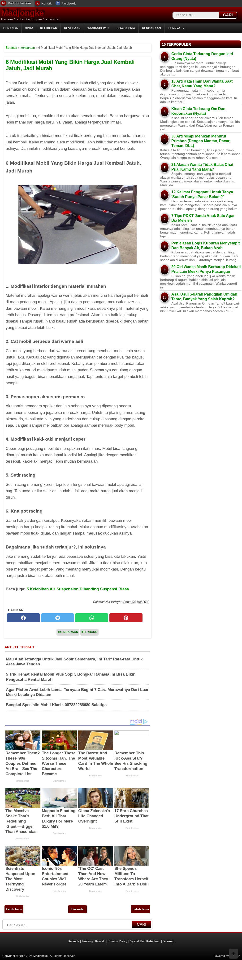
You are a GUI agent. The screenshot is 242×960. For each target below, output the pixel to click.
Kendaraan (151, 28)
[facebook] (23, 617)
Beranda (10, 28)
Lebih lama (141, 909)
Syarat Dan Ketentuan (145, 941)
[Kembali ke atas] (233, 954)
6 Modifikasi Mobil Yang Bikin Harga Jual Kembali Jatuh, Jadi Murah (70, 65)
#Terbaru (89, 632)
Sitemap (168, 941)
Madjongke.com (19, 3)
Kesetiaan (72, 28)
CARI (228, 15)
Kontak (46, 3)
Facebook (68, 3)
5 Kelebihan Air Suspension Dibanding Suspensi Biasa (78, 589)
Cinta (29, 28)
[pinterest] (126, 617)
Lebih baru (14, 909)
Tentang (87, 941)
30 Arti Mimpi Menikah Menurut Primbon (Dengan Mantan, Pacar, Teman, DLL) (200, 141)
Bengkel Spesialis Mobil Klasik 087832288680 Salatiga (56, 705)
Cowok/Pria (126, 28)
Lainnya (174, 28)
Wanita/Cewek (98, 28)
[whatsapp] (91, 617)
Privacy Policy (117, 941)
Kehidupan (48, 28)
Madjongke (22, 12)
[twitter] (57, 617)
